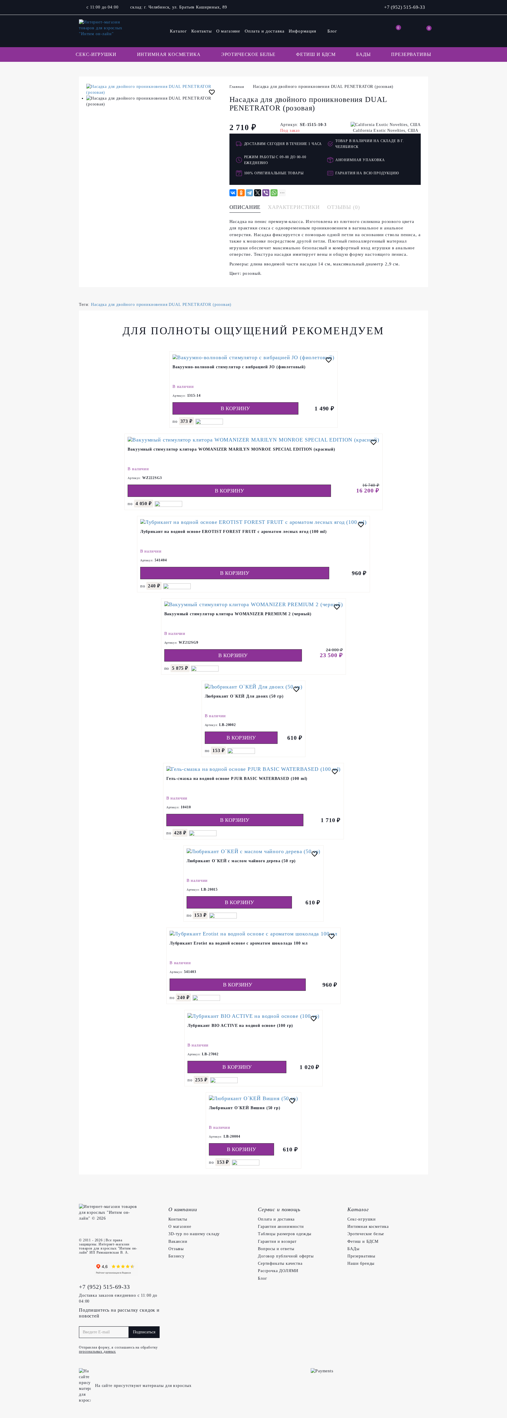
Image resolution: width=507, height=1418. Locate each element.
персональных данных (97, 1351)
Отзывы (176, 1249)
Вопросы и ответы (276, 1249)
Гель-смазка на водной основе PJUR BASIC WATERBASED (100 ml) (237, 778)
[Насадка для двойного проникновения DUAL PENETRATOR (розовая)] (153, 90)
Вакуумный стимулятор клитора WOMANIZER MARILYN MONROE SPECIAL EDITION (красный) (231, 449)
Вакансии (177, 1241)
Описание (245, 207)
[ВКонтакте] (232, 192)
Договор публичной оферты (286, 1256)
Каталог (178, 31)
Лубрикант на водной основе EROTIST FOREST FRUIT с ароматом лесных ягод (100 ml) (233, 531)
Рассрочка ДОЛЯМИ (278, 1271)
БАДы (363, 54)
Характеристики (294, 207)
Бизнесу (176, 1256)
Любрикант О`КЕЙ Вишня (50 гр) (244, 1108)
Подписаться (144, 1332)
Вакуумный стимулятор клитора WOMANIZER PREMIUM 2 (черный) (238, 614)
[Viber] (265, 192)
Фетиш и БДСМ (316, 54)
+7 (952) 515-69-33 (404, 7)
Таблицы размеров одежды (284, 1234)
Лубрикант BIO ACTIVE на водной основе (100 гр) (240, 1025)
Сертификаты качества (280, 1263)
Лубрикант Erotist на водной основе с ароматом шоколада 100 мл (239, 943)
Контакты (201, 31)
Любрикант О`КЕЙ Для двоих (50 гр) (244, 696)
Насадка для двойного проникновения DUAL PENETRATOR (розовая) (161, 304)
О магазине (228, 31)
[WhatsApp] (274, 192)
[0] (395, 31)
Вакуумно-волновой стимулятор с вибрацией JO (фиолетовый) (239, 367)
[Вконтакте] (85, 1269)
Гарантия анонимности (281, 1226)
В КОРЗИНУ (235, 408)
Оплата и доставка (264, 31)
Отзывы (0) (343, 207)
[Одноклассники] (241, 192)
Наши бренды (360, 1263)
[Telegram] (249, 192)
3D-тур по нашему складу (194, 1234)
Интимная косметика (169, 54)
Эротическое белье (248, 54)
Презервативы (411, 54)
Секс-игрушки (96, 54)
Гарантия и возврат (277, 1241)
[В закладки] (212, 93)
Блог (332, 31)
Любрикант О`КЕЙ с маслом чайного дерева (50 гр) (241, 861)
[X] (257, 192)
